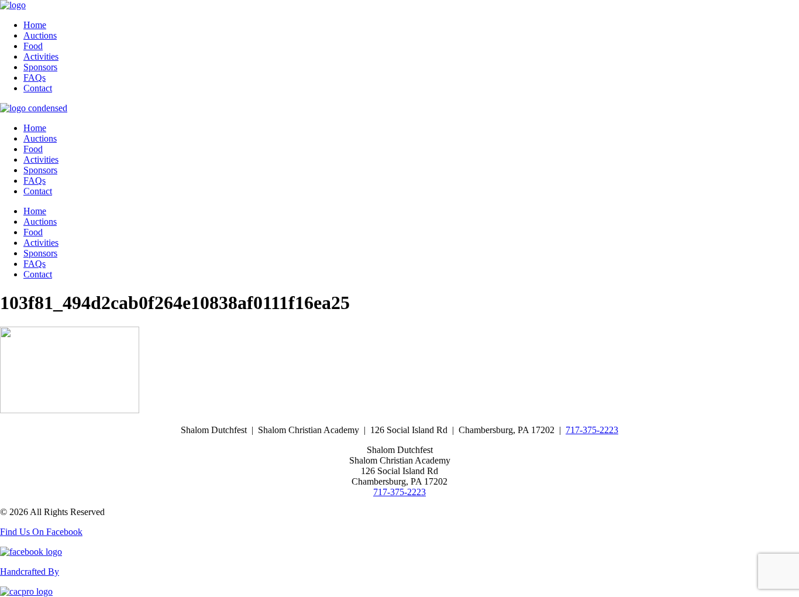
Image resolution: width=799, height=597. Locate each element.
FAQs (34, 78)
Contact (37, 88)
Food (33, 46)
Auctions (40, 35)
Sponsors (40, 67)
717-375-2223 (592, 430)
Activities (40, 56)
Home (34, 25)
